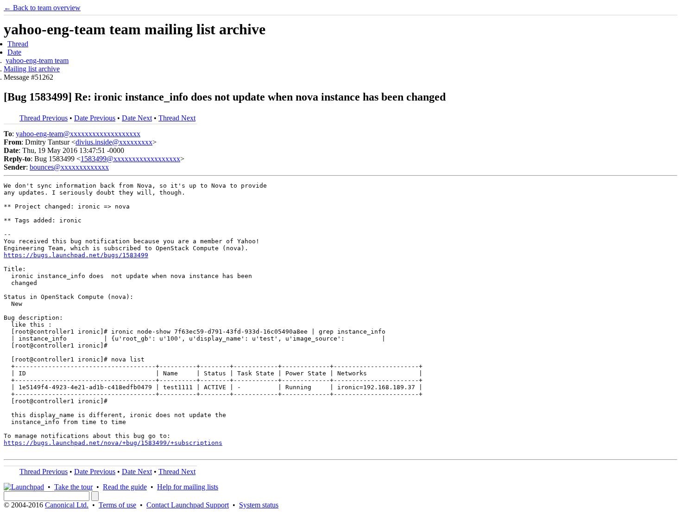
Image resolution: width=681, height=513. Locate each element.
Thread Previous (43, 118)
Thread (17, 44)
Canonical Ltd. (66, 505)
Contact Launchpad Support (187, 505)
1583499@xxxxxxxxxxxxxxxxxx (130, 159)
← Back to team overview (42, 8)
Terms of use (117, 505)
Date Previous (94, 118)
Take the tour (73, 487)
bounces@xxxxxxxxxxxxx (69, 167)
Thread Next (176, 118)
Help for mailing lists (187, 487)
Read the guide (125, 487)
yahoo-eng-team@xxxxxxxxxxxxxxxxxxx (78, 134)
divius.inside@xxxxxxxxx (114, 142)
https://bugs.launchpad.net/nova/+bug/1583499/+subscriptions (113, 442)
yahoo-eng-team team (37, 60)
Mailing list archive (32, 69)
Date (14, 52)
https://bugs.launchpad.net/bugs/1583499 (76, 255)
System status (258, 505)
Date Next (137, 118)
